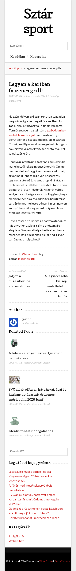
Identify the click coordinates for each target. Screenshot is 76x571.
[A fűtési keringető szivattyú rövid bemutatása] (14, 348)
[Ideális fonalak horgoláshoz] (14, 426)
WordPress (45, 561)
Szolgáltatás (17, 536)
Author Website (30, 323)
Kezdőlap (17, 56)
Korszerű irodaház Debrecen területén (34, 518)
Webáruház (29, 254)
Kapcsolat (38, 56)
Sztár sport (38, 20)
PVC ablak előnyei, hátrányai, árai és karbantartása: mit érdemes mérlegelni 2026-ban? (37, 394)
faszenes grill (26, 258)
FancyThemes (62, 561)
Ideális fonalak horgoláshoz (31, 431)
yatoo (27, 96)
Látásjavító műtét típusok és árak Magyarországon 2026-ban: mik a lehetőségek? (30, 476)
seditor (27, 362)
